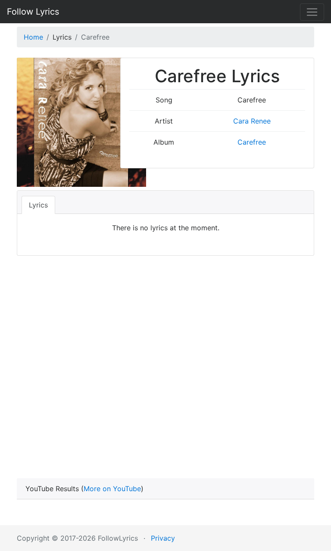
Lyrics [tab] (38, 205)
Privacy (163, 538)
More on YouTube (112, 488)
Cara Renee (252, 121)
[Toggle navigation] (312, 12)
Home (33, 37)
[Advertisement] (165, 355)
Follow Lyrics (33, 11)
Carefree (251, 142)
